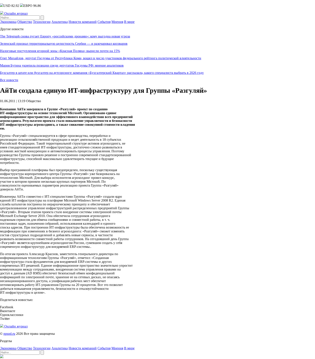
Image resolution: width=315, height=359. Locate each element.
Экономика (8, 22)
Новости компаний (83, 22)
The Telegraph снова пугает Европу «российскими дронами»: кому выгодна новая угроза (65, 36)
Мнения (117, 22)
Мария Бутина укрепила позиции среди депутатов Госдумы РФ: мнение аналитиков (62, 65)
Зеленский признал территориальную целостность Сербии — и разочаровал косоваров (64, 43)
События (104, 22)
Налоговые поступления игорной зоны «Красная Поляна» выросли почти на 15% (60, 51)
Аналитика (59, 22)
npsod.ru (9, 333)
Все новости (9, 80)
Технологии (42, 22)
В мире (129, 22)
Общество (24, 22)
